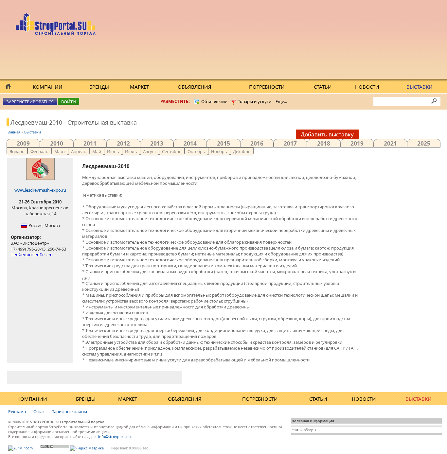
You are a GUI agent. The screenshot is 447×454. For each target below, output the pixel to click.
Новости (367, 86)
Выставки (419, 86)
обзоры (310, 430)
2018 (323, 143)
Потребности (267, 86)
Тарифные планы (69, 411)
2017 (290, 143)
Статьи (323, 86)
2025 (423, 143)
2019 (357, 143)
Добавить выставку (327, 134)
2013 (156, 143)
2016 (256, 143)
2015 (223, 143)
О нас (39, 411)
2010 (56, 143)
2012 (123, 143)
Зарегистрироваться (30, 102)
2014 (190, 143)
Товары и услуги (254, 101)
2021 (390, 143)
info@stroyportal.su (115, 436)
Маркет (139, 86)
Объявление (214, 101)
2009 (23, 143)
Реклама (17, 411)
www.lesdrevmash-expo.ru (40, 190)
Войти (68, 102)
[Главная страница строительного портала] (56, 33)
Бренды (99, 86)
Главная (13, 132)
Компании (48, 86)
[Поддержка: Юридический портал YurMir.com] (20, 447)
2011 (90, 143)
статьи (297, 430)
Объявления (194, 86)
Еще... (281, 101)
